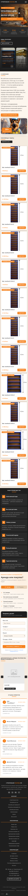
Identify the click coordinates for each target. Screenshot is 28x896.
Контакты (14, 865)
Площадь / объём (7, 639)
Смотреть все (6, 141)
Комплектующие (14, 812)
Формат (5, 633)
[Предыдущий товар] (2, 677)
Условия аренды (14, 858)
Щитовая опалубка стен (14, 838)
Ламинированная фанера (14, 843)
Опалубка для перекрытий (14, 804)
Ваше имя (5, 620)
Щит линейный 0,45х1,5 (8, 395)
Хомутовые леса (14, 829)
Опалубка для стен (14, 802)
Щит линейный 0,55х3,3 (8, 480)
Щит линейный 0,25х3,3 (8, 195)
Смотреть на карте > (14, 878)
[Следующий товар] (26, 677)
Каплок (14, 814)
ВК (9, 792)
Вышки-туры (14, 824)
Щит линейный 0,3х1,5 (8, 338)
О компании (14, 853)
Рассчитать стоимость (12, 22)
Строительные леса (14, 800)
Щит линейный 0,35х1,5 (8, 281)
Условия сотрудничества (9, 114)
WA (15, 792)
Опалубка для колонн (14, 809)
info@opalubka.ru (14, 873)
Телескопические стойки (14, 845)
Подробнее (22, 170)
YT (19, 792)
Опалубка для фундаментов (14, 807)
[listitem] (7, 58)
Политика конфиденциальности (14, 863)
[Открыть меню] (25, 2)
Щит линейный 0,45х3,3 (8, 423)
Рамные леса (14, 826)
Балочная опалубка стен (14, 831)
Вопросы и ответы (14, 860)
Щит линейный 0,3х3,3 (8, 366)
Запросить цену (10, 688)
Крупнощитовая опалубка (14, 834)
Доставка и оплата (14, 856)
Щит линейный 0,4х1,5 (8, 451)
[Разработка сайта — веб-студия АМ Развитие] (7, 894)
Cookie (2, 893)
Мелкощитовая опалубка (14, 836)
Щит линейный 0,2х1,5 (8, 224)
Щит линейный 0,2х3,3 (8, 252)
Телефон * (5, 626)
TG (12, 792)
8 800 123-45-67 (14, 871)
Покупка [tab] (21, 587)
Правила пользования (21, 890)
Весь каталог (6, 43)
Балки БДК (14, 841)
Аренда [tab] (8, 587)
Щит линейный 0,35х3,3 (8, 309)
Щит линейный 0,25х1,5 (8, 167)
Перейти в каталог (12, 18)
